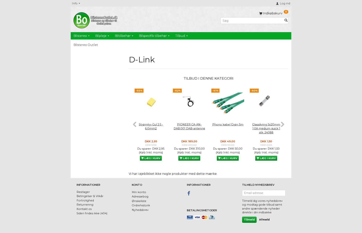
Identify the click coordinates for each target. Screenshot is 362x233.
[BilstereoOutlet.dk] (96, 19)
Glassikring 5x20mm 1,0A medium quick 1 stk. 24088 (266, 128)
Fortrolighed (85, 200)
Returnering (85, 204)
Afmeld (264, 219)
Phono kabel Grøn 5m (227, 124)
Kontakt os (84, 209)
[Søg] (286, 21)
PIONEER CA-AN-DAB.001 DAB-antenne (189, 126)
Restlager (83, 192)
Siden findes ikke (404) (92, 213)
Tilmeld (249, 219)
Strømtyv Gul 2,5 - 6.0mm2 (151, 126)
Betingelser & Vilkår (90, 196)
